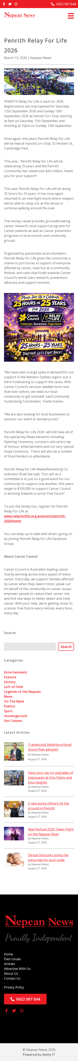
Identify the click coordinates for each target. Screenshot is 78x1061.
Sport (8, 711)
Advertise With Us (17, 968)
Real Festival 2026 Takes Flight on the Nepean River (51, 831)
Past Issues (12, 959)
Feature (10, 677)
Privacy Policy (14, 987)
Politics (9, 706)
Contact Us (12, 978)
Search (66, 646)
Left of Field (13, 687)
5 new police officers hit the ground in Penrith (48, 805)
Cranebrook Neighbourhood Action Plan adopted (49, 747)
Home (8, 954)
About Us (11, 973)
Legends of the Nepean (22, 691)
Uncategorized (15, 716)
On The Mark (14, 701)
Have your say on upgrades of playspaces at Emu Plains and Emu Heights (50, 777)
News (8, 696)
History (10, 682)
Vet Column (13, 721)
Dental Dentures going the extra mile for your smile (48, 857)
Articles (9, 964)
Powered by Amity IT (39, 1054)
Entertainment (15, 672)
